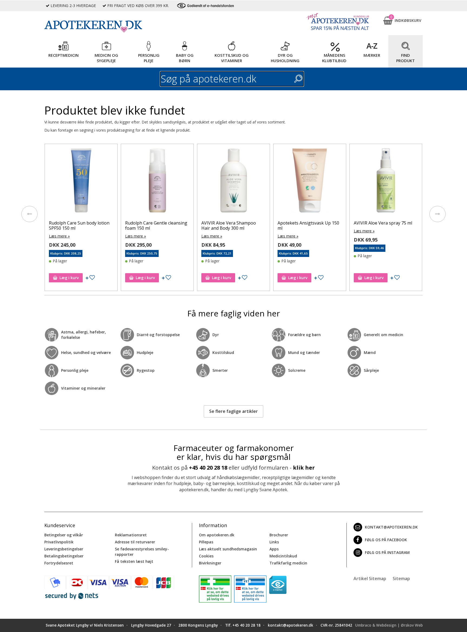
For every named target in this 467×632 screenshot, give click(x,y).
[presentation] (29, 214)
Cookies (206, 556)
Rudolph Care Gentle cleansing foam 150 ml (156, 225)
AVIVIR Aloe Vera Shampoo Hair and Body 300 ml (228, 225)
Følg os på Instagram (387, 552)
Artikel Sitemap (369, 578)
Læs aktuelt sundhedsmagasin (228, 548)
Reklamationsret (131, 534)
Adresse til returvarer (135, 541)
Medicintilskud (283, 556)
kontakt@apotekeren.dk (391, 527)
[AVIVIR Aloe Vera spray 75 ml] (386, 181)
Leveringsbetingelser (63, 548)
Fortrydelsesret (58, 563)
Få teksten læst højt (134, 561)
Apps (274, 548)
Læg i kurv (69, 277)
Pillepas (206, 541)
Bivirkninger (210, 563)
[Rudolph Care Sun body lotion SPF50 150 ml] (81, 181)
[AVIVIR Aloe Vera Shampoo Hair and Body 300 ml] (233, 181)
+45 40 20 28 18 (208, 467)
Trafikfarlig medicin (288, 563)
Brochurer (278, 534)
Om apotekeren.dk (216, 534)
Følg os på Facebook (386, 539)
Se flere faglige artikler (233, 411)
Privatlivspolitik (59, 541)
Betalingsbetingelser (64, 556)
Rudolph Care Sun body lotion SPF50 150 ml (79, 225)
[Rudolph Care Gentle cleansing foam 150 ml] (157, 181)
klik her (304, 467)
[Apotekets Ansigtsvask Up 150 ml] (310, 181)
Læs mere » (59, 236)
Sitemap (401, 578)
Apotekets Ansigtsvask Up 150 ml (308, 225)
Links (274, 541)
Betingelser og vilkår (63, 534)
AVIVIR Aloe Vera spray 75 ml (383, 223)
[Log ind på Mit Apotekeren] (337, 21)
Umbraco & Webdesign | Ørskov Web (389, 625)
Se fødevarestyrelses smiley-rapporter (142, 551)
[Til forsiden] (117, 26)
